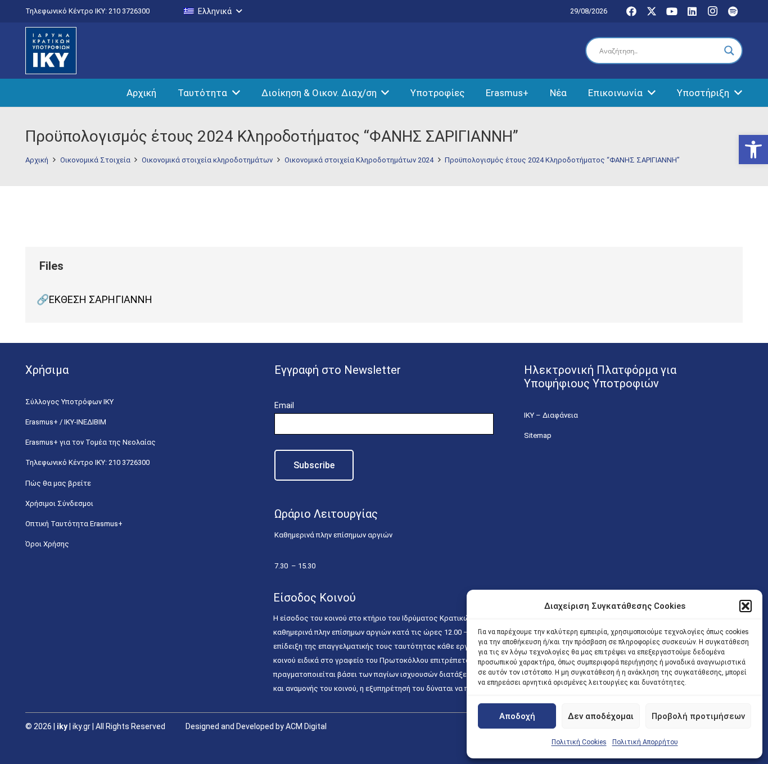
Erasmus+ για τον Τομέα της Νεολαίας (90, 442)
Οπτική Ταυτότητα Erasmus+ (74, 523)
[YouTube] (672, 11)
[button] (753, 149)
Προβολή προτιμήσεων (698, 716)
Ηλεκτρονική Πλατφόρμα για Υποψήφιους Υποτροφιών (600, 376)
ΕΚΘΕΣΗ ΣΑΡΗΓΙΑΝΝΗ (100, 299)
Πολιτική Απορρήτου (645, 742)
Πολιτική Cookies (579, 742)
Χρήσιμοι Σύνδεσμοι (59, 503)
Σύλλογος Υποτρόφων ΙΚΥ (69, 401)
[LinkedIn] (692, 11)
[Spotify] (732, 11)
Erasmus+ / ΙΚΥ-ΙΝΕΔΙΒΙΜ (65, 422)
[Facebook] (631, 11)
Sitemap (538, 435)
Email (284, 405)
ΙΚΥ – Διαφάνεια (551, 415)
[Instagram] (712, 11)
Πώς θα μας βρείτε (58, 483)
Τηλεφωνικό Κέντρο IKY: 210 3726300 (87, 462)
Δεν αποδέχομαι (601, 716)
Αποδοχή (517, 716)
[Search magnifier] (729, 50)
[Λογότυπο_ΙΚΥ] (50, 51)
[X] (651, 11)
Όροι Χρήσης (47, 544)
